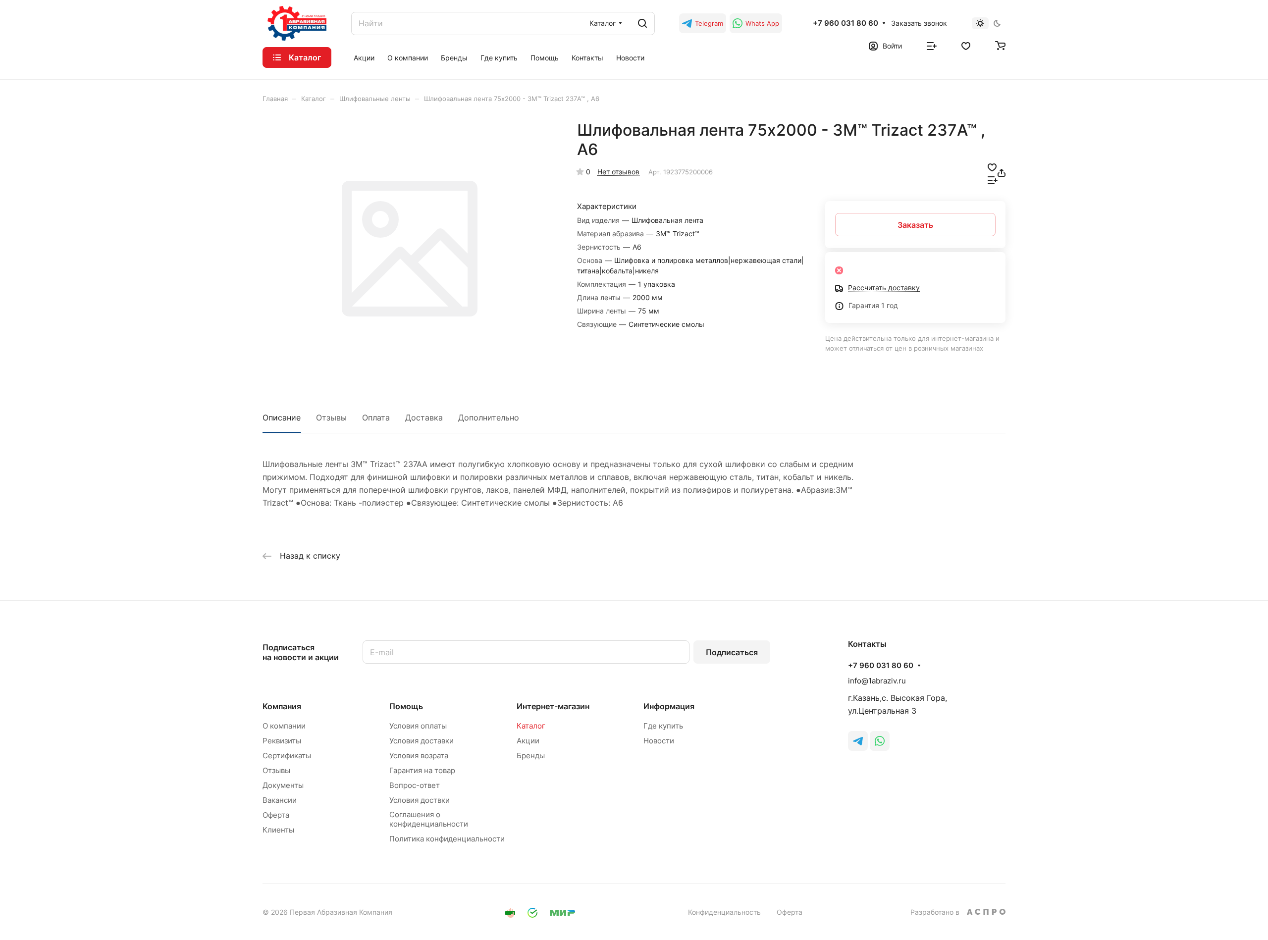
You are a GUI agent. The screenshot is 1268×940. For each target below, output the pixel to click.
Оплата (376, 417)
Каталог (531, 726)
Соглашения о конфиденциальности (428, 819)
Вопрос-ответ (414, 785)
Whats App (762, 23)
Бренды (531, 755)
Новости (658, 740)
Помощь (406, 706)
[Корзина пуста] (1000, 45)
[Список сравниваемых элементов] (932, 45)
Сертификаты (287, 755)
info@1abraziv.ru (877, 680)
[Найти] (642, 23)
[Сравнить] (993, 179)
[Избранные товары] (965, 45)
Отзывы (331, 417)
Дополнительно (488, 417)
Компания (282, 706)
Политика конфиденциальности (447, 838)
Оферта (276, 815)
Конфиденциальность (724, 912)
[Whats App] (880, 741)
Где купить (663, 726)
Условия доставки (421, 740)
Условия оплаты (418, 726)
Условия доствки (419, 800)
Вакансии (280, 800)
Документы (283, 785)
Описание (282, 417)
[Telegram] (858, 741)
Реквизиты (282, 740)
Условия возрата (418, 755)
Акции (528, 740)
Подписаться (732, 652)
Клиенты (278, 830)
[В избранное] (992, 166)
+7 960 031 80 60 (845, 23)
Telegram (709, 23)
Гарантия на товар (422, 770)
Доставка (424, 417)
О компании (284, 726)
